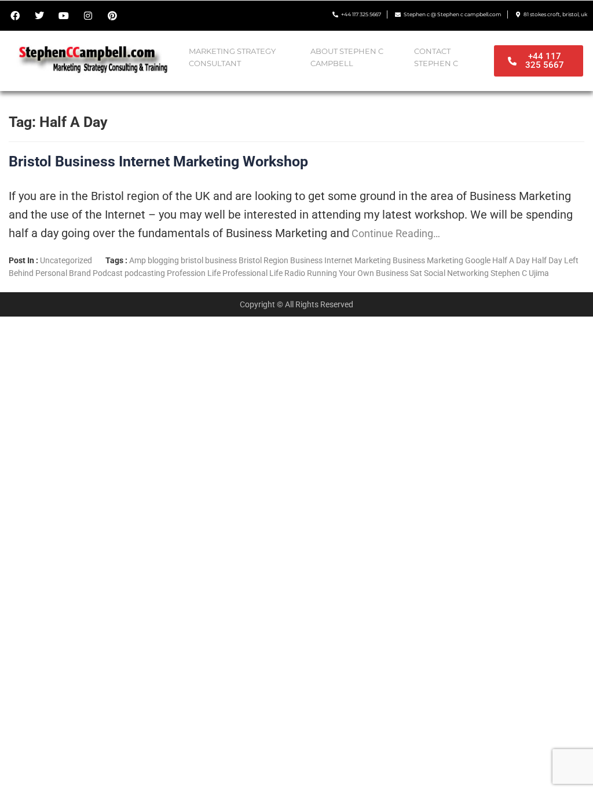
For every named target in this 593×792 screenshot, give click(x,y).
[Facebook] (15, 15)
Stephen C (508, 273)
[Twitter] (39, 15)
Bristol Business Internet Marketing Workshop (158, 161)
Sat (416, 273)
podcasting (145, 273)
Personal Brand (63, 273)
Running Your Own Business (357, 273)
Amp (137, 260)
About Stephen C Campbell (346, 57)
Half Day (547, 260)
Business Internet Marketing (340, 260)
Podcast (108, 273)
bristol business (209, 260)
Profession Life (194, 273)
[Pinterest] (112, 15)
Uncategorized (66, 260)
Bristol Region (263, 260)
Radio (294, 273)
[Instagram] (88, 15)
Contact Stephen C (436, 57)
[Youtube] (63, 15)
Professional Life (252, 273)
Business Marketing (428, 260)
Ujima (539, 273)
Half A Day (511, 260)
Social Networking (456, 273)
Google (477, 260)
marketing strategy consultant (232, 57)
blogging (163, 260)
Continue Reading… (394, 233)
